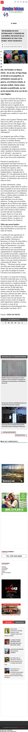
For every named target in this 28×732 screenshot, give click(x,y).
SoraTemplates (21, 727)
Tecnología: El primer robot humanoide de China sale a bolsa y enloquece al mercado (13, 425)
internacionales (13, 46)
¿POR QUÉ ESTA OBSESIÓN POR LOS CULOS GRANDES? (16, 651)
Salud (3, 571)
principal (20, 46)
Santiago (4, 567)
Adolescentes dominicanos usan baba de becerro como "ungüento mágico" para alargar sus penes (13, 632)
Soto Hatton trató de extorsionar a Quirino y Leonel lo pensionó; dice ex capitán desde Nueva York (13, 661)
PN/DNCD (4, 570)
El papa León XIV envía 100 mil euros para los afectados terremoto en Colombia (14, 403)
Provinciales (5, 568)
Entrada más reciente (9, 432)
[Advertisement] (14, 338)
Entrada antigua (20, 435)
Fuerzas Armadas (6, 572)
